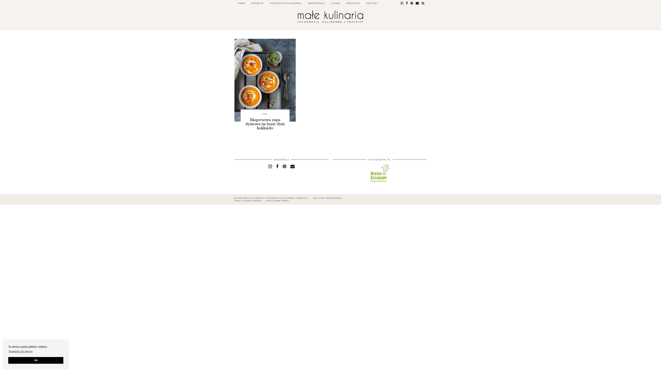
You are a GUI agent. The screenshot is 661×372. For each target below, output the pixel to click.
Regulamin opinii (277, 201)
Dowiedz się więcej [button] (21, 351)
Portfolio (353, 3)
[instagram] (402, 3)
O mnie (335, 3)
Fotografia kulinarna (286, 3)
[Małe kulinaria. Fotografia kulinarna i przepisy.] (330, 16)
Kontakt (372, 3)
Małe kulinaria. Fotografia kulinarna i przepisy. (276, 198)
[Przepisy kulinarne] (379, 183)
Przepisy (257, 3)
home (241, 3)
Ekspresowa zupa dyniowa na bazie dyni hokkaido (265, 124)
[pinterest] (411, 3)
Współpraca (316, 3)
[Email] (417, 3)
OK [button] (36, 360)
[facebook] (407, 3)
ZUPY (265, 114)
